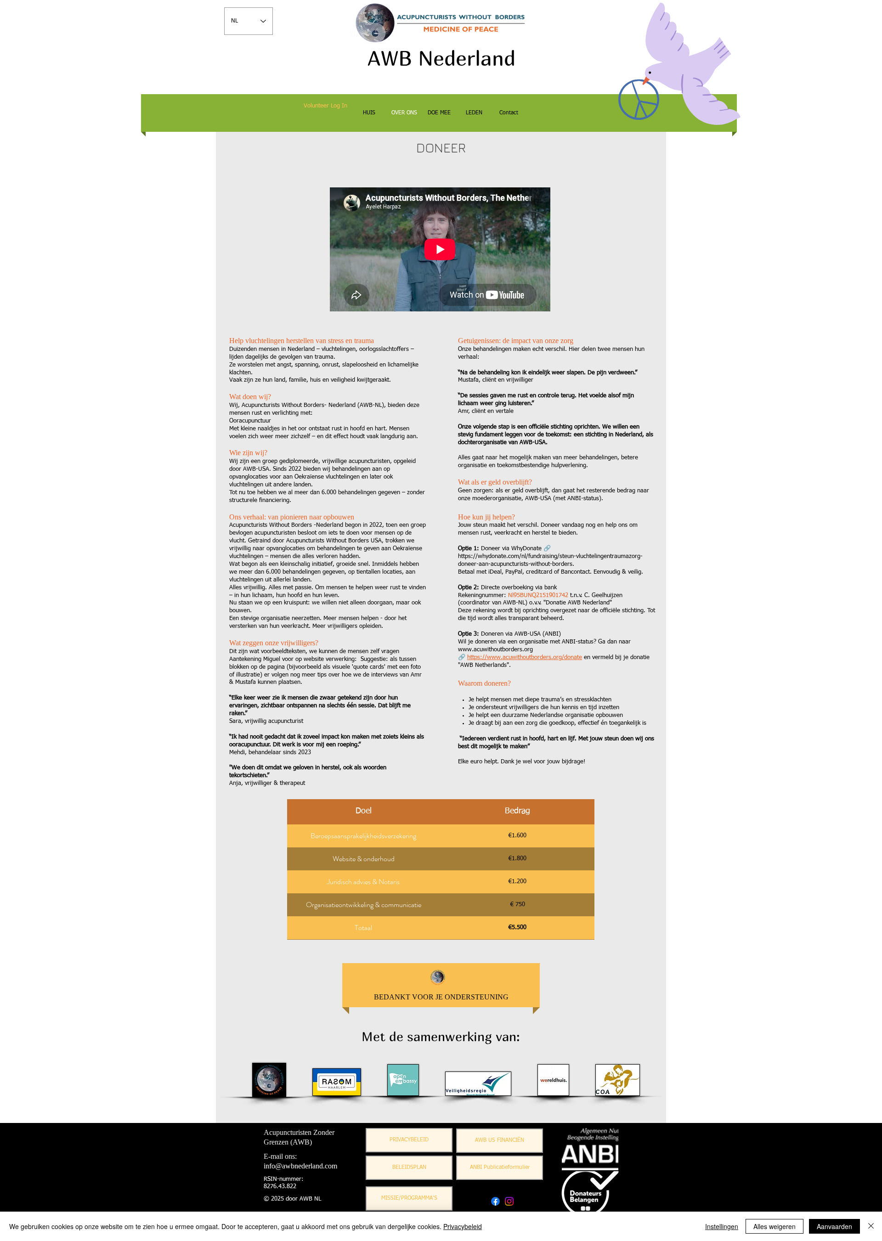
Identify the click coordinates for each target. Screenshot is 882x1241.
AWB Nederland (441, 57)
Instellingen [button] (721, 1226)
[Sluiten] (870, 1226)
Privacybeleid (462, 1226)
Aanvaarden (834, 1226)
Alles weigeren (774, 1226)
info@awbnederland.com (300, 1166)
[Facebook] (495, 1201)
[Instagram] (509, 1201)
